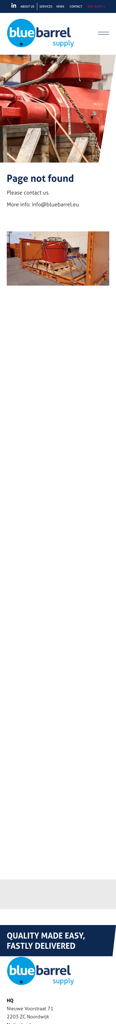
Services (45, 6)
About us (27, 6)
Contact (76, 6)
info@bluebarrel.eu (55, 204)
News (60, 6)
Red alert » (96, 6)
